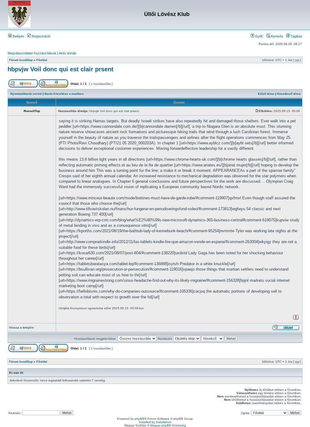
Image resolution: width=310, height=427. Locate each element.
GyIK (258, 36)
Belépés (18, 36)
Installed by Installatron (155, 422)
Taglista (296, 36)
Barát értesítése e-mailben (64, 93)
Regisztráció (40, 36)
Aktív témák (67, 53)
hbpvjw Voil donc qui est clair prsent (61, 69)
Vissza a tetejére (21, 327)
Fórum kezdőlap (21, 60)
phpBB (139, 418)
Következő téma (289, 93)
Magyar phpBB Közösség (168, 425)
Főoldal (41, 60)
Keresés (276, 36)
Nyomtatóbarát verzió (26, 93)
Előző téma (266, 93)
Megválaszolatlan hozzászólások (32, 53)
